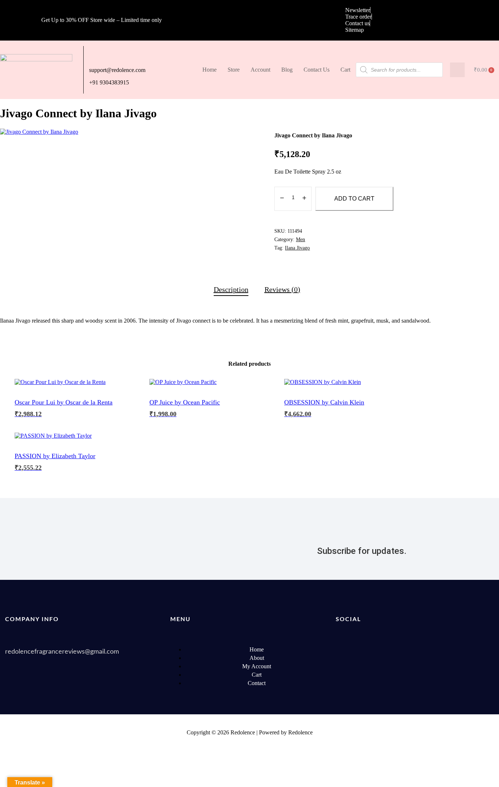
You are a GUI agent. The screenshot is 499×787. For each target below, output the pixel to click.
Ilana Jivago (297, 248)
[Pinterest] (428, 649)
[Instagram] (456, 649)
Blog (287, 69)
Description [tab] (231, 289)
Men (300, 239)
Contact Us (317, 69)
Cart (345, 69)
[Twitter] (372, 649)
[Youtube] (400, 649)
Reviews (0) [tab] (282, 289)
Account (260, 69)
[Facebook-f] (345, 649)
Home (209, 69)
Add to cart (354, 198)
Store (234, 69)
